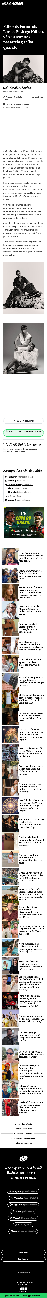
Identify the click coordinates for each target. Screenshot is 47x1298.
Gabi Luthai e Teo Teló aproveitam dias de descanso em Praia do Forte (30, 663)
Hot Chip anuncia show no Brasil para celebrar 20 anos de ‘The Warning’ (31, 1019)
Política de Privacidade (23, 1272)
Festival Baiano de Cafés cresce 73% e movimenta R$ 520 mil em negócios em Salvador (31, 752)
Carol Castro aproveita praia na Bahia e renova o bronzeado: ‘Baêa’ (31, 1054)
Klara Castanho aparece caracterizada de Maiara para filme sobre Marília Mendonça (31, 557)
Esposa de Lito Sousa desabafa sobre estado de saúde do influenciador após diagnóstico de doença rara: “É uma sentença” (31, 983)
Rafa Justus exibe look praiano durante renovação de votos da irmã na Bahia (30, 628)
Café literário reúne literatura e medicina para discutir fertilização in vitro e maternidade (31, 645)
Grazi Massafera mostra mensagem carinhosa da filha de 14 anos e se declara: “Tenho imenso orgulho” (31, 734)
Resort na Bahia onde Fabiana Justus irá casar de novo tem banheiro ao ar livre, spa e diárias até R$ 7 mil (31, 894)
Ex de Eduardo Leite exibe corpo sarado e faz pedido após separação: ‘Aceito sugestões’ (31, 930)
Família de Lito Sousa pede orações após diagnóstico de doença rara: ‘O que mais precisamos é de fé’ (30, 1000)
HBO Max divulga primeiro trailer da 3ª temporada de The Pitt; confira (30, 1036)
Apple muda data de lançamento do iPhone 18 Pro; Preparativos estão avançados (31, 841)
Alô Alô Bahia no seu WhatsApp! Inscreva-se (24, 1296)
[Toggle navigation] (42, 3)
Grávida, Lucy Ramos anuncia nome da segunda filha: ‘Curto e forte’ (30, 859)
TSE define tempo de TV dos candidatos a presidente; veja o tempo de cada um (31, 681)
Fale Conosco (23, 1259)
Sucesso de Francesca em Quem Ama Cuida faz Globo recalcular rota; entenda (31, 770)
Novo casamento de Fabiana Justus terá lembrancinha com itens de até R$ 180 (31, 947)
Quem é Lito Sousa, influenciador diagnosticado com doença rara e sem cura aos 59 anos (30, 912)
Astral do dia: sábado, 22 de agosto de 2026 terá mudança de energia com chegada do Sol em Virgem (31, 805)
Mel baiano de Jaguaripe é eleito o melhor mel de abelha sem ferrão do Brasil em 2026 (31, 699)
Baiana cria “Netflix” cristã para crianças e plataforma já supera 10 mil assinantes (30, 965)
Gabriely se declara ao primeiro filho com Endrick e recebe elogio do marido (30, 787)
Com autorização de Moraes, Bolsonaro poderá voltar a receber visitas (30, 610)
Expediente (23, 1252)
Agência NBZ (23, 1290)
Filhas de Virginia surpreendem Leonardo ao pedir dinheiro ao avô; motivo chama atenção (31, 1089)
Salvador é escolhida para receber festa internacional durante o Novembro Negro (31, 823)
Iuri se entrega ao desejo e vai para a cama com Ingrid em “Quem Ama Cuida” (31, 716)
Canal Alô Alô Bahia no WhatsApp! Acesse (24, 431)
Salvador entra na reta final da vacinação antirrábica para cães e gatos (30, 574)
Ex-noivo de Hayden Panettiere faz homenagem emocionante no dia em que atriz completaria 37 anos (31, 1072)
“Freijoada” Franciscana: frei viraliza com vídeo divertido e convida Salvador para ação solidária (31, 1107)
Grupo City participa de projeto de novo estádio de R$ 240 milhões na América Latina (31, 876)
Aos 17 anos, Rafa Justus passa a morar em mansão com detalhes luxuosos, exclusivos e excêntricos (30, 592)
